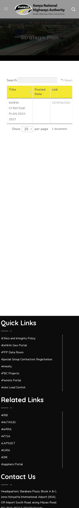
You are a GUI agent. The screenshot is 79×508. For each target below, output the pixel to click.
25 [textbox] (26, 129)
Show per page (30, 129)
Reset (68, 80)
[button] (73, 9)
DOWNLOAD (61, 103)
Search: (12, 80)
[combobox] (27, 129)
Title (12, 90)
